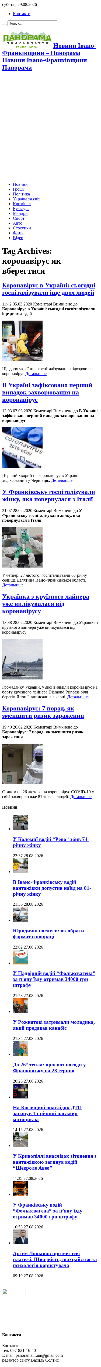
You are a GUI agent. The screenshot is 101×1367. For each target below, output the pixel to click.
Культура (21, 208)
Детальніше (36, 373)
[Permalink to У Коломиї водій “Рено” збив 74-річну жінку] (20, 828)
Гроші (18, 189)
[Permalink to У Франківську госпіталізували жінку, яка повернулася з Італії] (22, 566)
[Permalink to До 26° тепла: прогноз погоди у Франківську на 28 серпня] (20, 1054)
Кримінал (22, 203)
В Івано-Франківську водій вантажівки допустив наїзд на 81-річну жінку (52, 888)
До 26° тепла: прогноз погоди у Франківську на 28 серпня (49, 1067)
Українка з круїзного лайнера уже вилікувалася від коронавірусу (45, 603)
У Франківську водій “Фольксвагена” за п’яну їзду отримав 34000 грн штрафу (47, 1211)
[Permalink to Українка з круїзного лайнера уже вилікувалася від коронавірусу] (22, 678)
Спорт (19, 218)
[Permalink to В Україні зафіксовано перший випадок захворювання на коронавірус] (22, 466)
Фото (18, 233)
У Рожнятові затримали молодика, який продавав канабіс (54, 1025)
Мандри (20, 213)
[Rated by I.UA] (14, 1295)
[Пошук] (4, 24)
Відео (18, 237)
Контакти (21, 13)
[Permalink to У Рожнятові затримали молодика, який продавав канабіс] (20, 1011)
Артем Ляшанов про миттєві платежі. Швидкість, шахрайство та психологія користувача (55, 1259)
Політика (21, 194)
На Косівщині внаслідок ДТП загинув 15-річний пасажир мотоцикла (47, 1113)
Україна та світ (26, 199)
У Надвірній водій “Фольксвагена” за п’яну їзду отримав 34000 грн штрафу (54, 979)
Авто (17, 223)
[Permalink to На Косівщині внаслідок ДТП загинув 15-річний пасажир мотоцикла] (20, 1097)
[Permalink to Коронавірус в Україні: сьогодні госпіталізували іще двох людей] (22, 359)
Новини (20, 184)
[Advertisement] (50, 127)
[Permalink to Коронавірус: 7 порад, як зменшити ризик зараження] (22, 782)
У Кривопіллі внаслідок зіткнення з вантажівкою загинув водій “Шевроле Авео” (55, 1162)
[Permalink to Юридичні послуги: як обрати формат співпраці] (20, 920)
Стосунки (22, 228)
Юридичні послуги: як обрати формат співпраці (48, 933)
